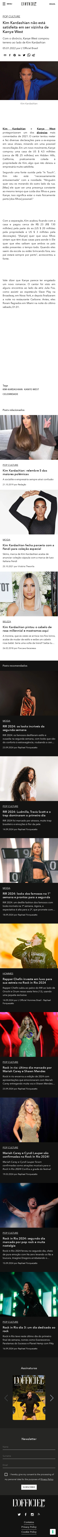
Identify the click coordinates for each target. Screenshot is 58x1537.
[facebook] (9, 56)
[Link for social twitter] (19, 1515)
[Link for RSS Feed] (38, 1514)
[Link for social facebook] (25, 1515)
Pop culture (11, 16)
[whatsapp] (28, 56)
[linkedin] (19, 56)
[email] (5, 56)
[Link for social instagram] (32, 1515)
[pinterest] (14, 56)
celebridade (10, 394)
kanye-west (31, 389)
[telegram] (33, 56)
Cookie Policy (28, 1531)
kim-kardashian (13, 389)
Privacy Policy (47, 1479)
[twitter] (24, 56)
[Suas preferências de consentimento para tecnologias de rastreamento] (53, 1532)
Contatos (29, 1522)
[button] (52, 1398)
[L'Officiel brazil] (29, 4)
